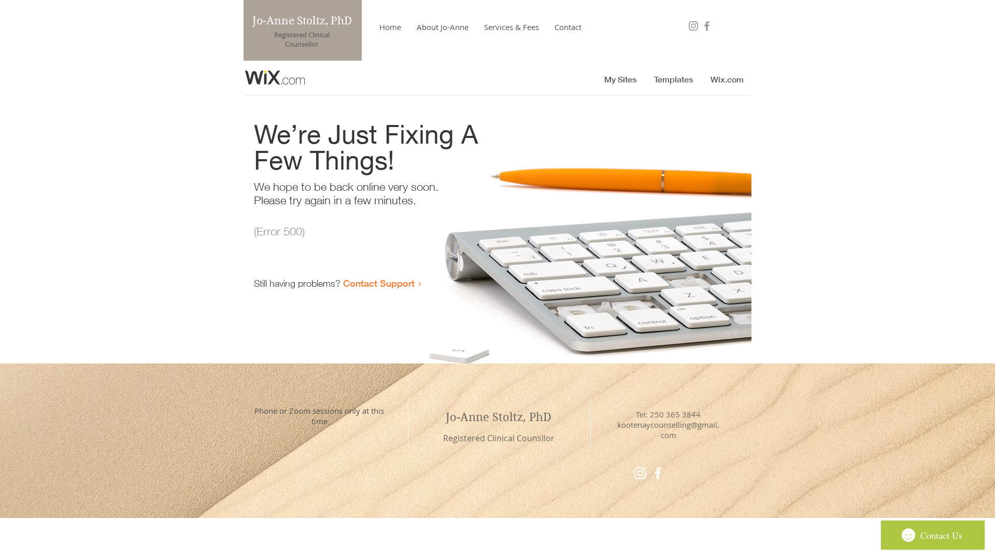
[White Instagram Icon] (640, 473)
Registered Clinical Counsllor (499, 438)
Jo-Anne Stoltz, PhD (302, 21)
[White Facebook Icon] (658, 473)
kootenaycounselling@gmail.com (668, 429)
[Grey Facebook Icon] (707, 26)
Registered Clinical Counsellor (302, 39)
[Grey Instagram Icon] (693, 26)
